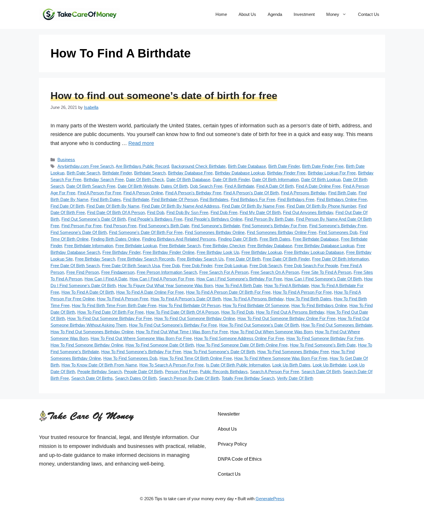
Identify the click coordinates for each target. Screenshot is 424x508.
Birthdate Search (150, 172)
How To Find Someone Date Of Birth (159, 345)
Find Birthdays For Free (253, 199)
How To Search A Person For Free (171, 364)
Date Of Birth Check (145, 179)
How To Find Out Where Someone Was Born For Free (141, 338)
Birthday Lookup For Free (332, 172)
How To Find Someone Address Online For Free (239, 338)
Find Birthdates (214, 199)
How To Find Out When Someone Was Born (271, 331)
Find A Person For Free (99, 192)
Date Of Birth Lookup (321, 179)
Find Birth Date (342, 192)
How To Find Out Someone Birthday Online (194, 318)
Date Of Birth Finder (231, 179)
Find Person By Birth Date (269, 219)
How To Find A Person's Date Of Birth (186, 298)
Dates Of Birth (174, 186)
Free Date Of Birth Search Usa (131, 265)
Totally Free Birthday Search (248, 378)
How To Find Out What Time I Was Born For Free (182, 331)
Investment (304, 14)
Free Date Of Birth (243, 258)
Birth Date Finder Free (323, 166)
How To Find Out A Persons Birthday (290, 312)
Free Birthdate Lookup (136, 245)
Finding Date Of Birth (237, 239)
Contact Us (368, 14)
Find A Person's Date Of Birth (251, 192)
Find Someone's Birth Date (164, 225)
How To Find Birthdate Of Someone (256, 305)
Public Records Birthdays (224, 371)
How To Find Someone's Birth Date (323, 345)
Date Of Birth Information (275, 179)
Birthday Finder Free (286, 172)
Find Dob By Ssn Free (187, 212)
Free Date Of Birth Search (75, 265)
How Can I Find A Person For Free (162, 278)
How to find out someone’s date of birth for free (163, 95)
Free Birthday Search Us (200, 258)
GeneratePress (270, 498)
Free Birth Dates (275, 239)
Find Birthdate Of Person (174, 199)
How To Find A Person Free (122, 298)
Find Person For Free (81, 225)
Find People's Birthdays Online (213, 219)
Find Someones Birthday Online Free (281, 232)
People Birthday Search (99, 371)
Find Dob (155, 212)
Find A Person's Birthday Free (193, 192)
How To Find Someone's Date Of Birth (219, 351)
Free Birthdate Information (88, 245)
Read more (141, 143)
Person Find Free (181, 371)
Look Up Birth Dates (291, 364)
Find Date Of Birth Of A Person (116, 212)
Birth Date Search (83, 172)
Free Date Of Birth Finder (286, 258)
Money (332, 14)
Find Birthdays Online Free (342, 199)
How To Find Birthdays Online (319, 305)
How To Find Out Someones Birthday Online (92, 331)
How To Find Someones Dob (130, 358)
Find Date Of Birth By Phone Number (321, 206)
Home (221, 14)
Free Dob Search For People (311, 265)
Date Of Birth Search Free (90, 186)
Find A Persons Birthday (303, 192)
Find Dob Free (224, 212)
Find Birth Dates (106, 199)
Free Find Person (82, 272)
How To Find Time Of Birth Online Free (196, 358)
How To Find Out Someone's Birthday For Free (173, 325)
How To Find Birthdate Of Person (189, 305)
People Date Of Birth (143, 371)
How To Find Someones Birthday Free (293, 351)
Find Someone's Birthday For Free (274, 225)
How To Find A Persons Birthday (253, 298)
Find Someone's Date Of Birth (78, 232)
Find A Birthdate (239, 186)
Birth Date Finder (284, 166)
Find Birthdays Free (295, 199)
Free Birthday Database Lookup (324, 245)
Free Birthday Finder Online (168, 252)
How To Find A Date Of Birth (87, 292)
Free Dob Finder (197, 265)
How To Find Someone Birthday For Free (324, 338)
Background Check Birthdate (198, 166)
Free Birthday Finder (121, 252)
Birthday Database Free (190, 172)
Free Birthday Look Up (218, 252)
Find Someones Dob (338, 232)
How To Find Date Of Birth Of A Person (182, 312)
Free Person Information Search (167, 272)
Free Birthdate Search (179, 245)
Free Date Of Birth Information (340, 258)
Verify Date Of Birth (295, 378)
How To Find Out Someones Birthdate (336, 325)
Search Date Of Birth (321, 371)
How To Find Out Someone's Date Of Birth (259, 325)
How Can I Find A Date (106, 278)
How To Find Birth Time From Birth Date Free (114, 305)
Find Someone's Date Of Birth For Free (146, 232)
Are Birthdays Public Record (142, 166)
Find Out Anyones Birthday (308, 212)
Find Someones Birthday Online (215, 232)
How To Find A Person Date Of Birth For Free (228, 292)
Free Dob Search (265, 265)
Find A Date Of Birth (275, 186)
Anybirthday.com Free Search (85, 166)
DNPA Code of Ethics (240, 459)
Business (66, 159)
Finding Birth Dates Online (115, 239)
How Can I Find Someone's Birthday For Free (239, 278)
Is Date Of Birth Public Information (238, 364)
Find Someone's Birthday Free (337, 225)
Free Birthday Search (95, 258)
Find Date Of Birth (67, 206)
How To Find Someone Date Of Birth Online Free (242, 345)
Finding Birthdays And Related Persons (179, 239)
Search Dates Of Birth (136, 378)
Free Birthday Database (269, 245)
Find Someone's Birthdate (216, 225)
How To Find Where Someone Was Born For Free (280, 358)
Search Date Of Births (92, 378)
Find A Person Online (143, 192)
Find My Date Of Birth (260, 212)
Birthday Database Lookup (240, 172)
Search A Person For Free (274, 371)
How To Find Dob (237, 312)
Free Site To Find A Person (326, 272)
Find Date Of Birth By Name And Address (180, 206)
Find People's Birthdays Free (155, 219)
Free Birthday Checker (224, 245)
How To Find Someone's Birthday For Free (141, 351)
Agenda (275, 14)
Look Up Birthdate (329, 364)
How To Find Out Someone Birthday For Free (109, 318)
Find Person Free (120, 225)
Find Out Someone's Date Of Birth (93, 219)
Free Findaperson (117, 272)
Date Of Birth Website (138, 186)
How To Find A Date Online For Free (150, 292)
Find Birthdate (136, 199)
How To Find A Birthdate (286, 285)
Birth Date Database (247, 166)
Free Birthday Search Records (146, 258)
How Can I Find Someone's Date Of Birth (323, 278)
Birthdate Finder (117, 172)
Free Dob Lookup (231, 265)
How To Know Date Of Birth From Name (99, 364)
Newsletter (229, 414)
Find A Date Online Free (318, 186)
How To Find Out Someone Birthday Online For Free (286, 318)
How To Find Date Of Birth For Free (110, 312)
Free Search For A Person (223, 272)
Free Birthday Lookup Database (314, 252)
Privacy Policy (232, 444)
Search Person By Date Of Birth (189, 378)
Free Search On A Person (275, 272)
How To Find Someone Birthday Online (86, 345)
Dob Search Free (206, 186)
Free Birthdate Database (316, 239)
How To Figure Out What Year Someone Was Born (165, 285)
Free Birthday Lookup (261, 252)
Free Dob (171, 265)
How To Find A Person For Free (302, 292)
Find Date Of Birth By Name (113, 206)
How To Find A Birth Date (238, 285)
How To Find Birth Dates (308, 298)
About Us (247, 14)
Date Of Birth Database (188, 179)
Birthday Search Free (104, 179)
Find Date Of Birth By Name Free (253, 206)
